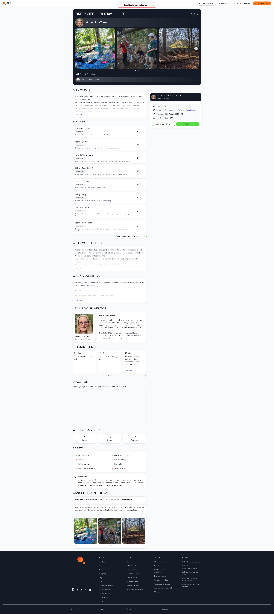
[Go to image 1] (135, 70)
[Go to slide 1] (108, 375)
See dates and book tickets (130, 236)
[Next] (145, 375)
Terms (129, 609)
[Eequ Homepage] (27, 3)
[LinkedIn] (90, 589)
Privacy (101, 609)
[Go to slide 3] (111, 545)
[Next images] (196, 48)
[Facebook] (82, 589)
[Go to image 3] (138, 70)
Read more (78, 114)
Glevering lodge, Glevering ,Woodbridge (180, 110)
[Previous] (74, 375)
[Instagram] (73, 589)
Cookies (165, 609)
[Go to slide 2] (110, 375)
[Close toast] (154, 5)
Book (188, 124)
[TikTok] (77, 589)
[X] (86, 589)
